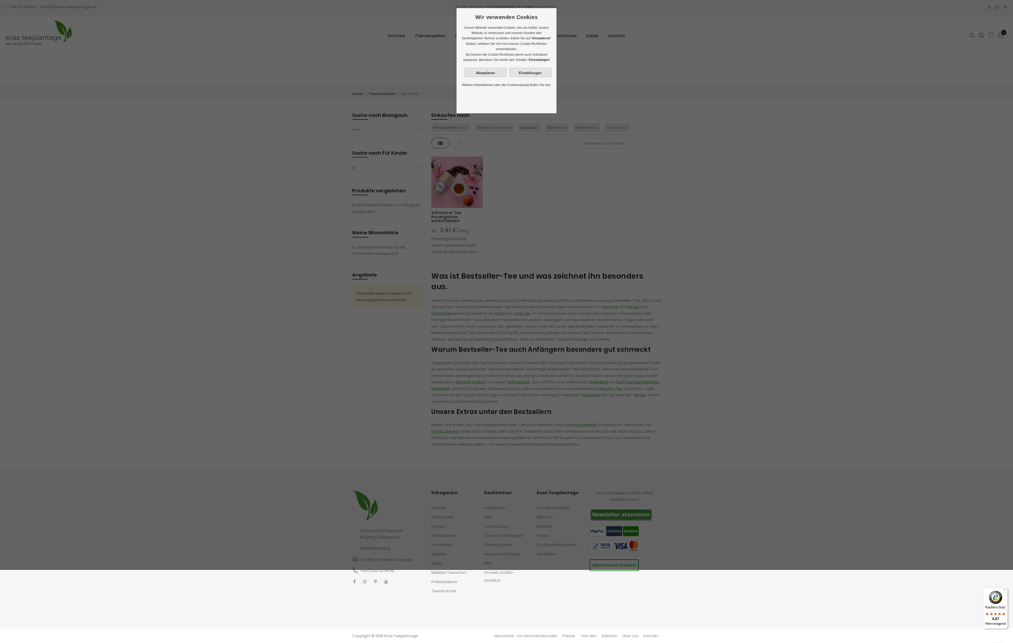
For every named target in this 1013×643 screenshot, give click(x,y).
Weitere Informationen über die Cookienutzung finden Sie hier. (506, 85)
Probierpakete (444, 581)
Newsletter (504, 636)
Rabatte (609, 636)
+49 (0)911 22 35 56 (377, 570)
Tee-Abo (588, 636)
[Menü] (1004, 591)
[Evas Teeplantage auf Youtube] (386, 582)
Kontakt (651, 636)
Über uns (630, 636)
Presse (569, 636)
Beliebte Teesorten (448, 572)
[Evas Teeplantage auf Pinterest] (375, 582)
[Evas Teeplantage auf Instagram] (365, 582)
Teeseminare (443, 591)
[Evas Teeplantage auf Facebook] (354, 582)
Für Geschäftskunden (537, 636)
